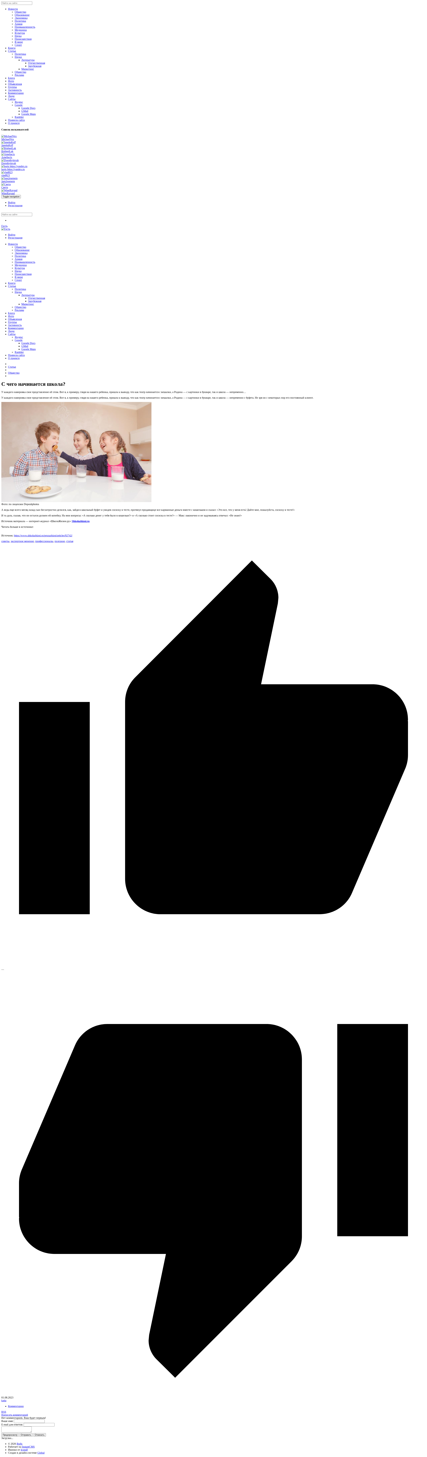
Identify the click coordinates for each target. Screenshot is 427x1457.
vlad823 (5, 175)
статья (69, 541)
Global (41, 1452)
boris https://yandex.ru (13, 169)
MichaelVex (7, 139)
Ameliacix (6, 157)
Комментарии (16, 1406)
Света (4, 187)
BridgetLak (7, 151)
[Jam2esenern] (9, 178)
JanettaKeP (7, 145)
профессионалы (44, 541)
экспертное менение (22, 541)
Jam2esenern (8, 181)
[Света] (6, 184)
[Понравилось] (213, 966)
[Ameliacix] (8, 154)
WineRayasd (8, 193)
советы (5, 541)
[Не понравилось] (213, 1394)
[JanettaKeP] (8, 142)
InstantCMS (28, 1446)
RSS (3, 1411)
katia (3, 1400)
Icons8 (24, 1449)
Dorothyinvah (8, 163)
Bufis (19, 1443)
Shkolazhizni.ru (81, 521)
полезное (60, 541)
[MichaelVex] (9, 136)
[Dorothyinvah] (10, 160)
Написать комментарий (14, 1414)
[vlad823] (7, 172)
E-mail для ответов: (12, 1424)
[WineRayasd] (9, 190)
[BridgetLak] (8, 148)
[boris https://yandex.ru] (14, 166)
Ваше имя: (7, 1421)
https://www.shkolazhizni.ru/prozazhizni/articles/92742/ (43, 535)
